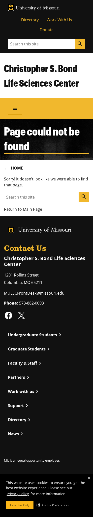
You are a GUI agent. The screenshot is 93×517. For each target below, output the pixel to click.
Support (19, 406)
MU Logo (11, 7)
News (16, 434)
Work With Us (59, 20)
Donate (47, 30)
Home (17, 168)
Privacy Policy (18, 493)
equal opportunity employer (38, 460)
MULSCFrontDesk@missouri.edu (34, 293)
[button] (52, 505)
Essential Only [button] (19, 505)
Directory (30, 20)
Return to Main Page (23, 209)
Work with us (24, 391)
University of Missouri (38, 8)
